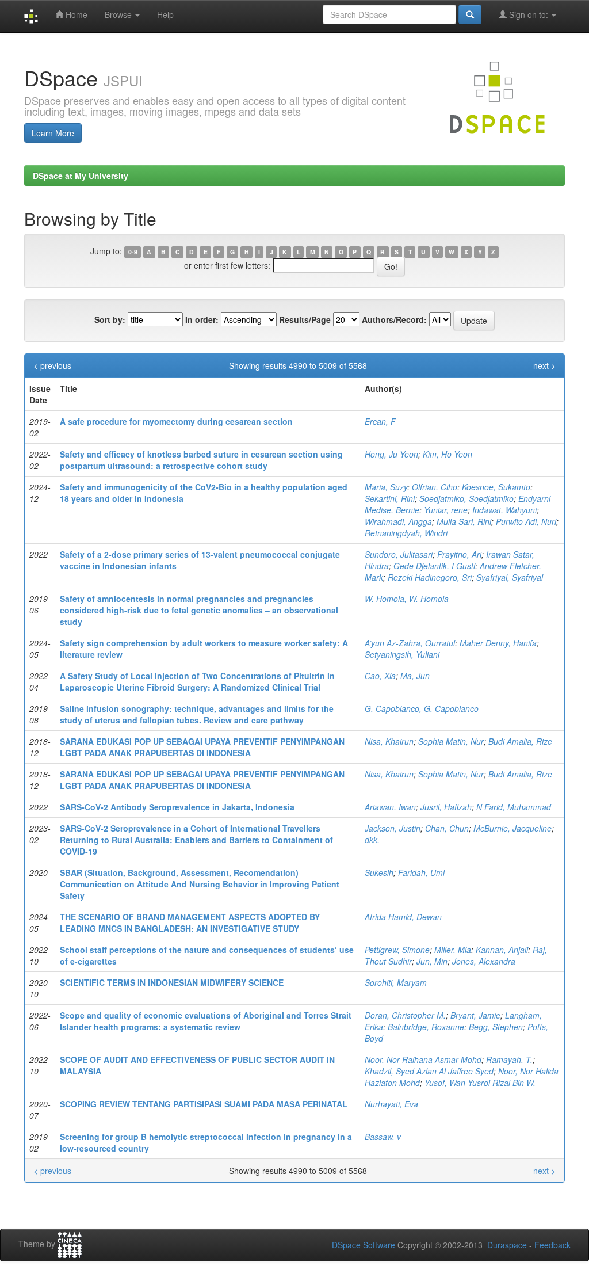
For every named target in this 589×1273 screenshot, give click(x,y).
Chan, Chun (447, 828)
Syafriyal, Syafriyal (509, 577)
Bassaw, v (383, 1136)
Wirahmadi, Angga (398, 521)
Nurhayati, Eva (391, 1104)
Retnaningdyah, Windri (406, 533)
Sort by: (109, 319)
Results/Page (305, 319)
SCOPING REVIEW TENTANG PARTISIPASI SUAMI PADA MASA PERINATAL (203, 1104)
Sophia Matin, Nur (451, 741)
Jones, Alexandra (483, 961)
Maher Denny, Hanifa (498, 643)
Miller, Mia (452, 949)
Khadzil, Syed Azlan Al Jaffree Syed (429, 1071)
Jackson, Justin (392, 828)
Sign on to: (528, 14)
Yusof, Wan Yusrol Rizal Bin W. (480, 1082)
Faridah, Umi (421, 872)
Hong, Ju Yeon (391, 454)
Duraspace (507, 1245)
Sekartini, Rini (390, 498)
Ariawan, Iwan (390, 807)
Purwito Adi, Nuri (526, 521)
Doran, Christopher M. (405, 1015)
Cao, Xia (380, 675)
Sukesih (379, 872)
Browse (119, 14)
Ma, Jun (415, 675)
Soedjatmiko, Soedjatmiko (466, 498)
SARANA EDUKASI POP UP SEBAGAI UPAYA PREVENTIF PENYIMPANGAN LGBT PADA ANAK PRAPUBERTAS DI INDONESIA (202, 747)
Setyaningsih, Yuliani (402, 654)
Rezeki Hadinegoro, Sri (430, 577)
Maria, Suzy (386, 487)
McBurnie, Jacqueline (512, 828)
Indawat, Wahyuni (504, 510)
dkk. (372, 839)
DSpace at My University (80, 175)
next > (544, 365)
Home (75, 14)
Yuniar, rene (446, 510)
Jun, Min (432, 961)
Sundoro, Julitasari (399, 554)
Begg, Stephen (496, 1026)
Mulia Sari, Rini (464, 521)
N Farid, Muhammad (513, 807)
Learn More (53, 133)
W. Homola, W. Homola (407, 598)
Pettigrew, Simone (397, 949)
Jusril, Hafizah (446, 807)
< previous (52, 365)
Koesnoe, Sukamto (496, 487)
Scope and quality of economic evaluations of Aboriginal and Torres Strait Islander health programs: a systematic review (205, 1020)
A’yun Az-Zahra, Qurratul (410, 643)
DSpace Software (363, 1245)
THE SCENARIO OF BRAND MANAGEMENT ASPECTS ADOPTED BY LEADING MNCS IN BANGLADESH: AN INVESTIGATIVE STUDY (190, 922)
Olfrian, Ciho (434, 487)
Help (165, 14)
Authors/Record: (394, 319)
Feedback (552, 1245)
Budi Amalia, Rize (520, 741)
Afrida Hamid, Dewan (403, 917)
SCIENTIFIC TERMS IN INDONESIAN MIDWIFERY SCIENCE (172, 982)
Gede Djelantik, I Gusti (434, 565)
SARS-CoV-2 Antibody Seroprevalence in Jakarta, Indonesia (177, 807)
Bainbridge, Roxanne (426, 1026)
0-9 (132, 251)
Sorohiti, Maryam (396, 982)
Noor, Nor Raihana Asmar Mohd (423, 1059)
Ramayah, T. (509, 1059)
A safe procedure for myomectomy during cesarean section (176, 421)
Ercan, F (380, 421)
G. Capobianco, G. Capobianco (422, 708)
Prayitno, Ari (459, 554)
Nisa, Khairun (389, 741)
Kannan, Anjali (502, 949)
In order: (202, 319)
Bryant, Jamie (475, 1015)
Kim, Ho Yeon (447, 454)
